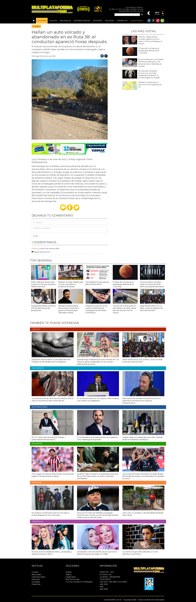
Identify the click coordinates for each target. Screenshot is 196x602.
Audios (68, 572)
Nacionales (65, 21)
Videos (68, 574)
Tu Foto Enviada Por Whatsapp (79, 582)
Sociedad (109, 21)
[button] (37, 99)
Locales (53, 21)
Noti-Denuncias (72, 579)
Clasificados (136, 21)
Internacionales (82, 21)
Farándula (122, 21)
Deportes (97, 21)
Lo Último (42, 21)
